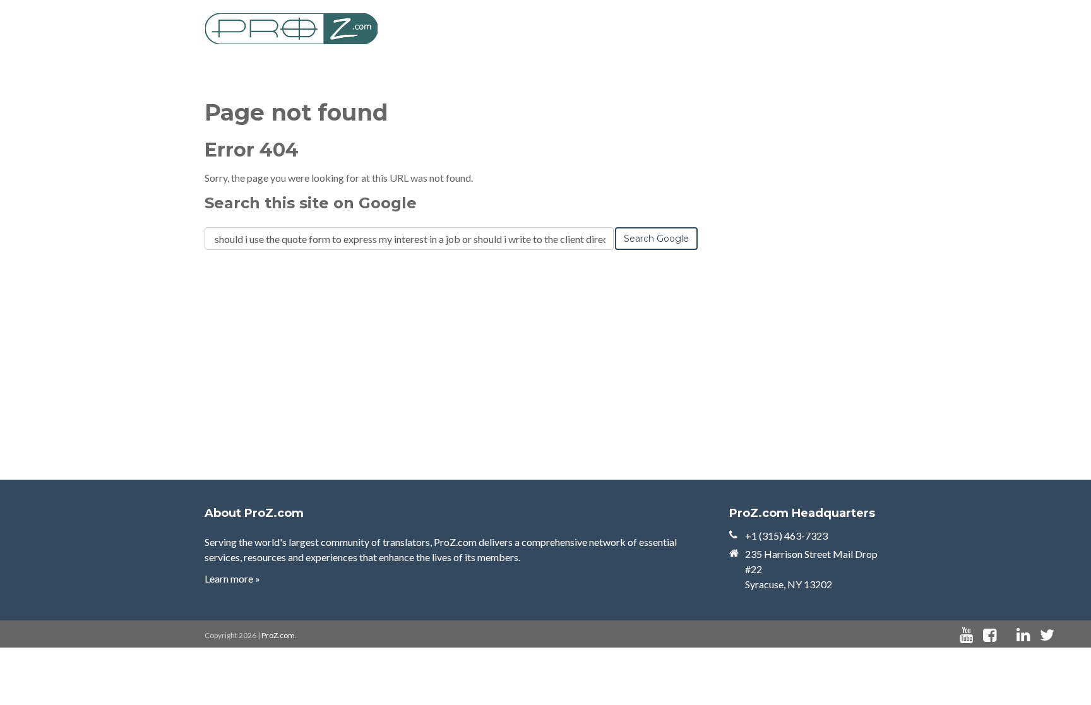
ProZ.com (278, 635)
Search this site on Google (311, 203)
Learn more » (232, 578)
